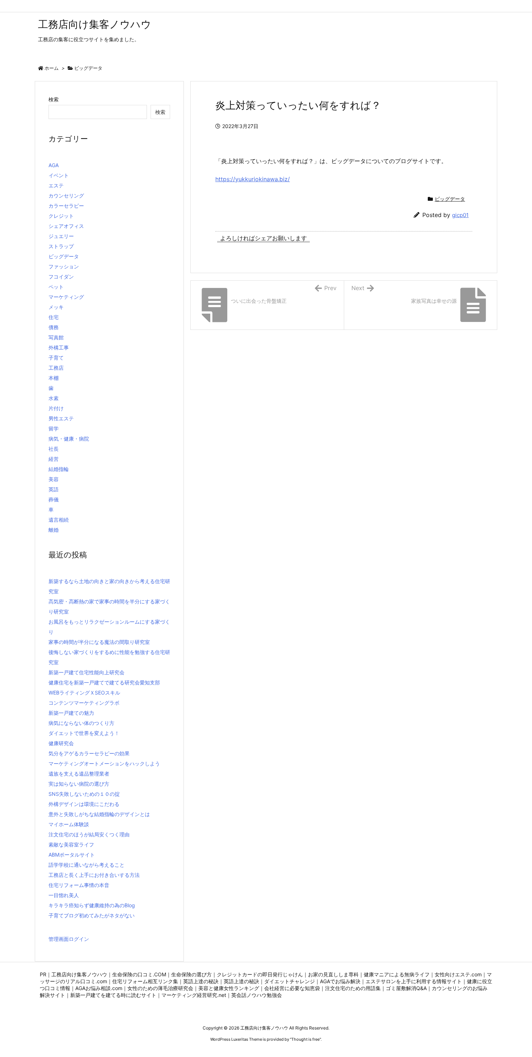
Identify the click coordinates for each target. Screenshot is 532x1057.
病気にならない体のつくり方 (81, 723)
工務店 (56, 368)
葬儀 (53, 499)
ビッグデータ (88, 68)
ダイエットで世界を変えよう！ (83, 733)
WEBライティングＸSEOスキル (84, 692)
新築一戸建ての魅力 (71, 713)
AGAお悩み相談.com (98, 988)
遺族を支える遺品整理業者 (78, 774)
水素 (53, 398)
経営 (53, 459)
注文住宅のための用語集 (353, 988)
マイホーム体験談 (68, 824)
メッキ (56, 307)
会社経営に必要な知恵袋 (292, 988)
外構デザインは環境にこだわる (83, 804)
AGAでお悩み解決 (340, 981)
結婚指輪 (58, 469)
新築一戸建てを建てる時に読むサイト (113, 995)
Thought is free (305, 1039)
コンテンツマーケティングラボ (83, 703)
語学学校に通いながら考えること (86, 865)
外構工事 (58, 347)
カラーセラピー (66, 206)
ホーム (52, 68)
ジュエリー (61, 236)
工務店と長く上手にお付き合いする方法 (94, 875)
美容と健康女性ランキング (228, 988)
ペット (56, 287)
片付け (56, 408)
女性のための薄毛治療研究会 (160, 988)
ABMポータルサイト (71, 855)
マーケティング (66, 297)
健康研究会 (61, 743)
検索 (53, 99)
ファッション (63, 266)
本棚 (53, 378)
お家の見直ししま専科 (333, 974)
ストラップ (61, 246)
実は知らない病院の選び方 (78, 784)
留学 (53, 428)
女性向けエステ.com (458, 974)
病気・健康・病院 (68, 439)
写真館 (56, 337)
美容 (53, 479)
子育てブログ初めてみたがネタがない (91, 915)
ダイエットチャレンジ (289, 981)
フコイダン (61, 276)
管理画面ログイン (68, 939)
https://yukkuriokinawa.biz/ (252, 179)
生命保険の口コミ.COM (139, 974)
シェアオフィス (66, 226)
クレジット (61, 216)
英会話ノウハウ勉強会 (256, 995)
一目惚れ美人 (63, 895)
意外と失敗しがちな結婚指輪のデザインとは (99, 814)
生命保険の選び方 (191, 974)
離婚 (53, 530)
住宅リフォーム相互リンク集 (145, 981)
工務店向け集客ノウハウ (79, 974)
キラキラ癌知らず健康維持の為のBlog (91, 905)
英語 (53, 489)
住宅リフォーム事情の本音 (78, 885)
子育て (56, 358)
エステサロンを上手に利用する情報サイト (414, 981)
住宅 (53, 317)
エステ (56, 185)
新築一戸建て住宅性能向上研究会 (86, 672)
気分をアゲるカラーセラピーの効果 (89, 753)
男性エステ (61, 418)
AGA (53, 165)
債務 (53, 327)
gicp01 (460, 215)
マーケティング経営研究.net (193, 995)
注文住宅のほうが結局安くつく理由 (89, 834)
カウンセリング (66, 195)
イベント (58, 175)
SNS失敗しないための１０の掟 (84, 794)
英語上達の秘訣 (201, 981)
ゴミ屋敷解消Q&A (406, 988)
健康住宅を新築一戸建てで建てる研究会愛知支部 (104, 682)
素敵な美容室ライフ (71, 844)
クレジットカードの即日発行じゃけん (260, 974)
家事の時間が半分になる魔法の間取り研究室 (99, 642)
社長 (53, 449)
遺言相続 (58, 520)
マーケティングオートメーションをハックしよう (104, 763)
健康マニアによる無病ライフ (397, 974)
